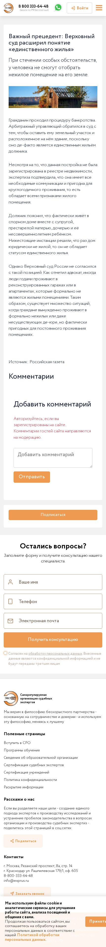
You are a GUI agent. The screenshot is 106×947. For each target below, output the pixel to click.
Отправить (32, 477)
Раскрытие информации (23, 787)
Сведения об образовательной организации (41, 758)
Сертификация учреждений (26, 772)
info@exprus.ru (16, 881)
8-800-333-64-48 (18, 876)
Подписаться (53, 515)
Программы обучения (22, 750)
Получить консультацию (53, 639)
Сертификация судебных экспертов (34, 765)
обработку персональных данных (55, 653)
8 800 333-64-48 (33, 6)
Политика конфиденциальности (30, 780)
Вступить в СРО (17, 743)
